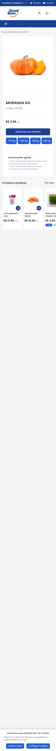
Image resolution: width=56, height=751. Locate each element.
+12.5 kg (23, 140)
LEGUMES (12, 32)
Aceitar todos (15, 746)
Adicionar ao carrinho (28, 131)
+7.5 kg (11, 140)
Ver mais (49, 182)
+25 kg (35, 140)
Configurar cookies (38, 746)
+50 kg (46, 140)
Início (4, 32)
